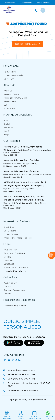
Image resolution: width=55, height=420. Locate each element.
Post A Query (10, 283)
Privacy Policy (10, 250)
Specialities (9, 227)
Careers (7, 293)
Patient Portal (10, 2)
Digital (7, 124)
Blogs (6, 134)
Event (6, 131)
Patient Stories (11, 234)
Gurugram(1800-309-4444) (21, 379)
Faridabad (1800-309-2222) (21, 374)
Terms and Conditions (14, 253)
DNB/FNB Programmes (15, 305)
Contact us (9, 286)
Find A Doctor (10, 72)
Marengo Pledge (11, 94)
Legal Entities (10, 264)
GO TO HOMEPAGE (26, 44)
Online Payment (43, 2)
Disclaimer (8, 257)
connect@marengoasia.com (21, 370)
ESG (6, 105)
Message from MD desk (15, 98)
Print (6, 120)
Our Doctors (10, 231)
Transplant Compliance (15, 271)
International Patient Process (18, 238)
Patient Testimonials (13, 75)
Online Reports (26, 2)
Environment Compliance (16, 267)
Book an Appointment (15, 290)
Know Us (8, 91)
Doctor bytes (10, 79)
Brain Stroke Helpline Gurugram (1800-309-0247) (29, 384)
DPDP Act (8, 260)
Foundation (9, 108)
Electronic (8, 127)
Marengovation (11, 101)
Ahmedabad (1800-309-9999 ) (23, 390)
